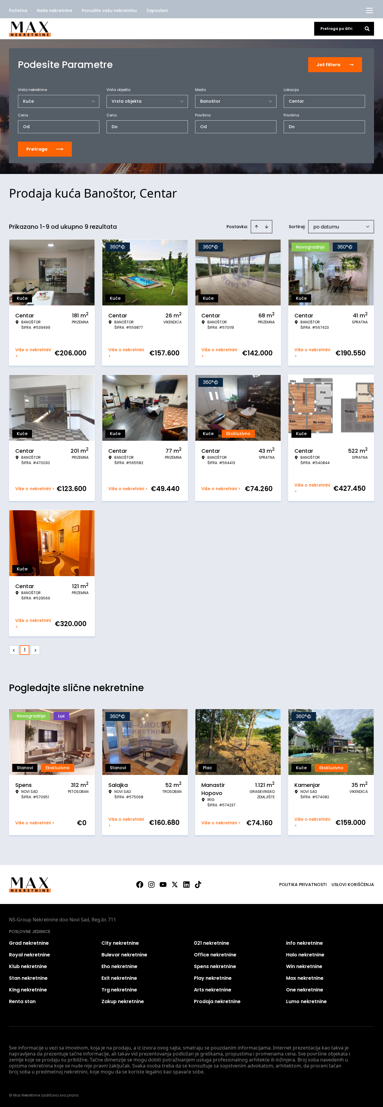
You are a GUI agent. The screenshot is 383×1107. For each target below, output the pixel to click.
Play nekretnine (213, 978)
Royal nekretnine (29, 954)
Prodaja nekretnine (217, 1001)
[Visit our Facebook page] (139, 884)
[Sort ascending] (256, 226)
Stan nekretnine (28, 978)
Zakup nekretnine (122, 1001)
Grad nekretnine (29, 943)
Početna (18, 10)
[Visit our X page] (174, 884)
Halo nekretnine (305, 954)
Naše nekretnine (54, 10)
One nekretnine (304, 989)
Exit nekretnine (119, 978)
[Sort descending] (266, 226)
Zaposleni (157, 10)
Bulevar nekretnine (124, 954)
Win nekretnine (304, 966)
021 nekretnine (211, 943)
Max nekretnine (304, 978)
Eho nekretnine (119, 966)
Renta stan (22, 1001)
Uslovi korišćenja (353, 885)
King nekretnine (28, 989)
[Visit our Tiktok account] (198, 884)
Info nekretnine (304, 943)
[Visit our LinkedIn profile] (186, 884)
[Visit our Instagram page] (151, 884)
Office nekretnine (215, 954)
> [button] (35, 650)
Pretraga (36, 149)
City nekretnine (120, 943)
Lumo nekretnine (306, 1001)
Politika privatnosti (303, 885)
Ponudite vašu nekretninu (109, 10)
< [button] (14, 650)
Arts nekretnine (212, 989)
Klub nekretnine (28, 966)
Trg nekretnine (119, 989)
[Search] (367, 29)
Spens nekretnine (215, 966)
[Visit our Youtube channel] (163, 884)
